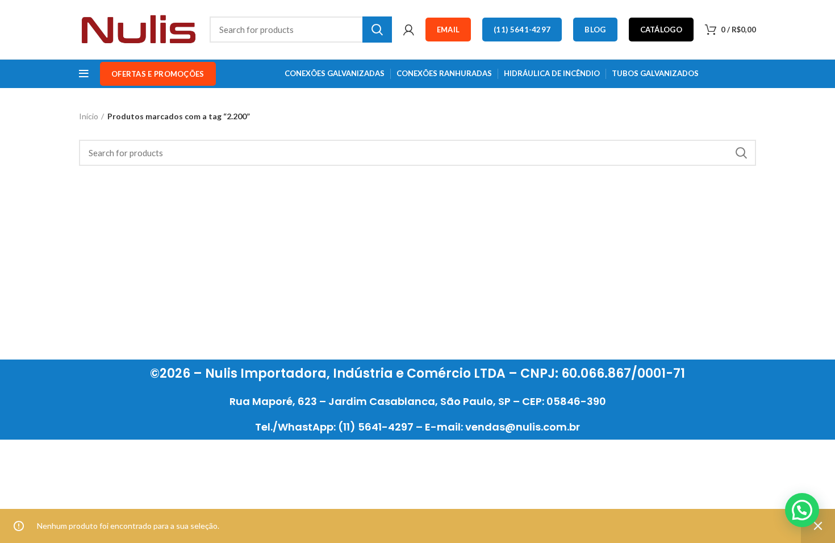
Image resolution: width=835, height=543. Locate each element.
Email (448, 29)
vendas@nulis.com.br (522, 427)
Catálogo (661, 29)
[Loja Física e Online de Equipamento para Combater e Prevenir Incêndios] (138, 29)
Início (88, 116)
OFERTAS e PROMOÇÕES (157, 73)
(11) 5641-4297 (522, 29)
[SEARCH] (377, 29)
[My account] (409, 29)
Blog (595, 29)
